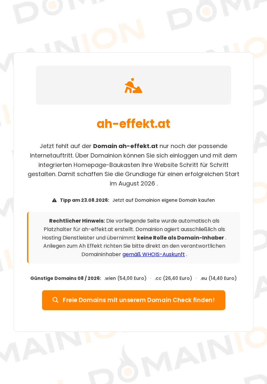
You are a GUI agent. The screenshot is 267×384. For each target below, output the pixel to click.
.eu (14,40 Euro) (218, 278)
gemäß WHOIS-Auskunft (153, 254)
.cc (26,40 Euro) (173, 278)
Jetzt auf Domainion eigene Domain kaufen (163, 200)
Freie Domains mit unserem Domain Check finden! (138, 300)
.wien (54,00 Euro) (125, 278)
